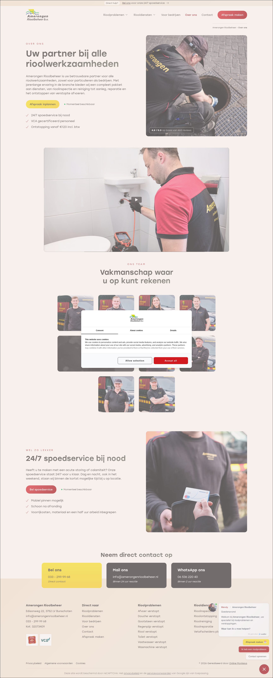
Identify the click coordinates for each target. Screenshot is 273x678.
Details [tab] (173, 330)
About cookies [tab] (136, 330)
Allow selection (134, 360)
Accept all (171, 360)
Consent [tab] (99, 330)
